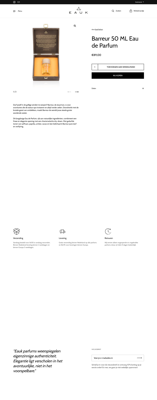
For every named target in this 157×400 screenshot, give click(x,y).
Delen (94, 88)
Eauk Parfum (99, 29)
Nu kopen (118, 75)
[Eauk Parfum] (78, 11)
